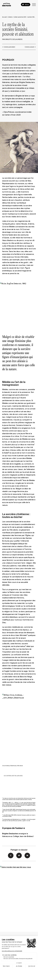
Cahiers (10, 17)
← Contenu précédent (8, 47)
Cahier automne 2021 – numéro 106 (24, 17)
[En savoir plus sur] (13, 785)
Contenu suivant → (30, 47)
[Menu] (34, 4)
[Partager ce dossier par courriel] (27, 855)
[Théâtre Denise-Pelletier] (6, 4)
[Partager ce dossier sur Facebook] (10, 855)
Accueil (4, 17)
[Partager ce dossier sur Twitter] (19, 855)
